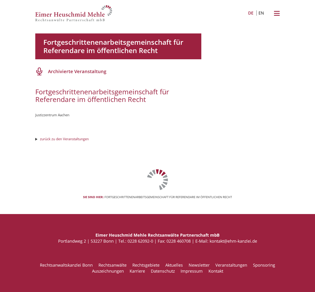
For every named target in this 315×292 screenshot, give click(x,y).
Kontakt (215, 271)
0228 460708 (178, 241)
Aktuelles (174, 265)
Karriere (137, 271)
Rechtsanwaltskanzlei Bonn (66, 265)
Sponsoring (264, 265)
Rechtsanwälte (112, 265)
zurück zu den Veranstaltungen (64, 139)
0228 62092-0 (140, 241)
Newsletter (199, 265)
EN (261, 13)
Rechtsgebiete (146, 265)
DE (250, 13)
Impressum (192, 271)
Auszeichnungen (108, 271)
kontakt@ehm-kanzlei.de (233, 241)
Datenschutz (163, 271)
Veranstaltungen (231, 265)
